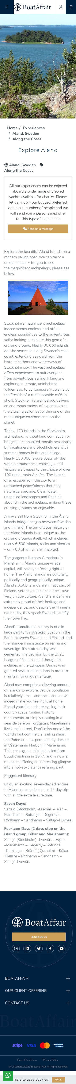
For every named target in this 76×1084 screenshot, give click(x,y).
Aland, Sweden (25, 133)
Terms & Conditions (27, 1060)
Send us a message (40, 229)
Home (12, 128)
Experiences (34, 128)
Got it (58, 1079)
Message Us (39, 937)
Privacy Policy (50, 1060)
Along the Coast (26, 139)
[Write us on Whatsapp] (8, 1076)
